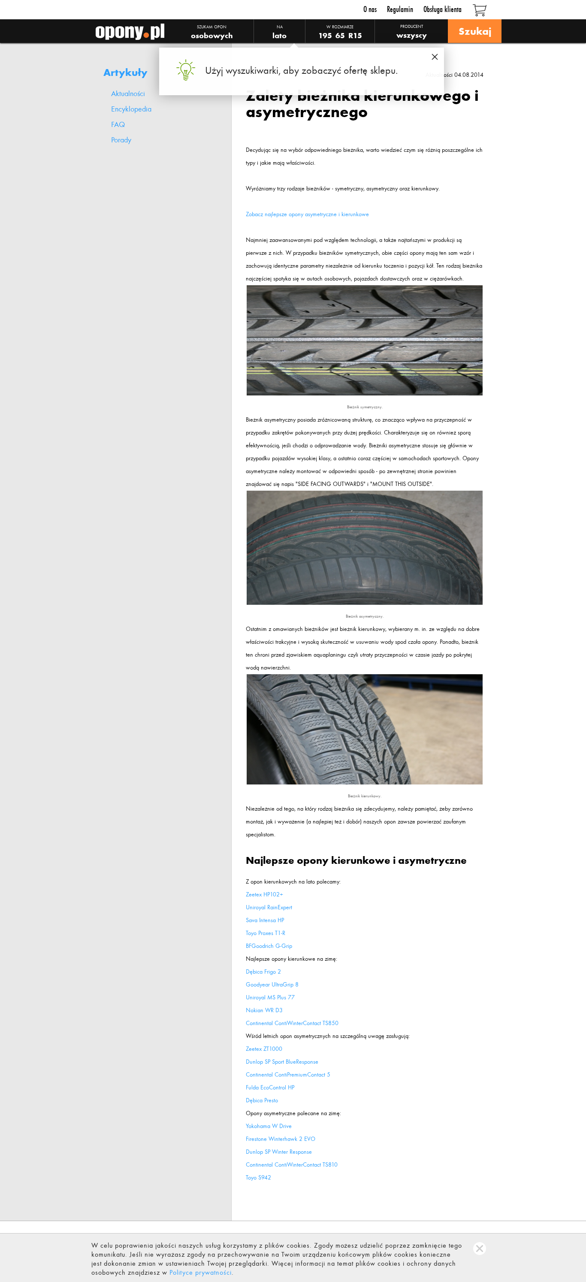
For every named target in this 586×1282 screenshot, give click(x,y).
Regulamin (400, 9)
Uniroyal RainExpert (269, 907)
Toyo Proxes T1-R (265, 933)
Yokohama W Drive (269, 1126)
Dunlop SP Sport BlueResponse (282, 1061)
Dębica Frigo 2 (263, 971)
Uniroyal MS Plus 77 (270, 997)
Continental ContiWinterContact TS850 (292, 1023)
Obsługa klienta (442, 9)
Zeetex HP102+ (264, 894)
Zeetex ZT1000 (264, 1049)
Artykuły (125, 72)
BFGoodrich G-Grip (269, 946)
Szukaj (474, 31)
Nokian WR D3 (264, 1010)
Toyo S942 (258, 1177)
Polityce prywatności (200, 1272)
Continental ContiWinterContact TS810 (292, 1164)
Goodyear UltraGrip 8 (272, 984)
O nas (370, 9)
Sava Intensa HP (265, 920)
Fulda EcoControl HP (270, 1087)
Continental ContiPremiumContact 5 (288, 1074)
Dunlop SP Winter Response (279, 1151)
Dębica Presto (262, 1100)
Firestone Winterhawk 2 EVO (280, 1139)
